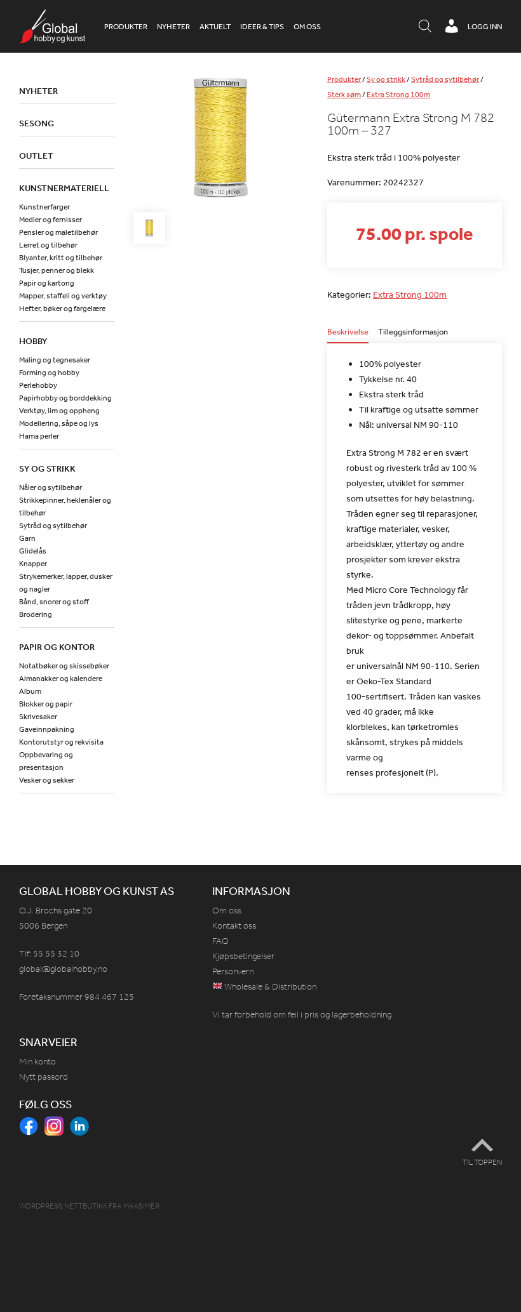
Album (30, 691)
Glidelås (32, 551)
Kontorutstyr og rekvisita (61, 742)
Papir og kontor (57, 647)
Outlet (36, 155)
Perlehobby (38, 385)
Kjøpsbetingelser (243, 956)
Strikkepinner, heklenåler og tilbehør (65, 506)
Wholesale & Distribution (269, 986)
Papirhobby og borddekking (65, 398)
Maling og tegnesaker (54, 360)
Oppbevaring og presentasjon (46, 761)
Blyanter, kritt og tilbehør (60, 258)
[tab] (348, 335)
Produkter (125, 27)
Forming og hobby (49, 373)
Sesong (36, 123)
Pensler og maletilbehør (58, 232)
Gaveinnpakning (46, 729)
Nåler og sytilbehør (50, 487)
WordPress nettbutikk (63, 1206)
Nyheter (173, 27)
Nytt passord (43, 1076)
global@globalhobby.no (63, 969)
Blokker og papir (45, 704)
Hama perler (39, 436)
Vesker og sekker (46, 780)
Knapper (33, 564)
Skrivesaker (38, 717)
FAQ (220, 941)
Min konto (37, 1061)
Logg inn (485, 27)
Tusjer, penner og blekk (56, 270)
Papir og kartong (46, 283)
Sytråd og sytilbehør (445, 79)
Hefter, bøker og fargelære (62, 308)
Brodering (35, 614)
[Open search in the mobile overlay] (425, 27)
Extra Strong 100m (398, 94)
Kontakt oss (234, 925)
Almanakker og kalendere (60, 678)
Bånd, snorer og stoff (54, 602)
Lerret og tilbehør (48, 245)
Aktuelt (215, 27)
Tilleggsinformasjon (413, 332)
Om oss (307, 27)
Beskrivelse (348, 332)
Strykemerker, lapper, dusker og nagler (65, 582)
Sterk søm (344, 94)
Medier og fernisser (50, 220)
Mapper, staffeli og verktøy (63, 296)
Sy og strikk (386, 79)
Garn (27, 538)
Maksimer (141, 1206)
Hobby (33, 341)
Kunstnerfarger (44, 207)
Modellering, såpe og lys (58, 423)
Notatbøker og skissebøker (64, 666)
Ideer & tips (262, 27)
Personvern (233, 971)
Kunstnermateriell (64, 188)
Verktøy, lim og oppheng (59, 411)
